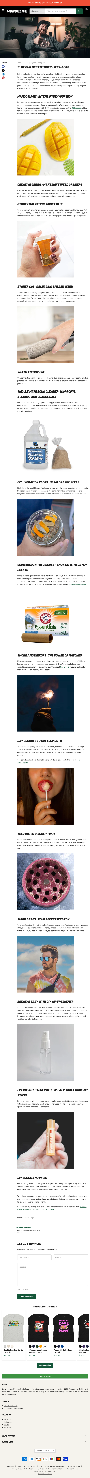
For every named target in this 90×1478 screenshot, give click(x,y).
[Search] (79, 11)
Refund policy (29, 1469)
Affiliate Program (74, 1466)
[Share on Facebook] (3, 66)
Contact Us (21, 1466)
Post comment (27, 1296)
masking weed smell (77, 584)
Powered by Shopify (45, 1474)
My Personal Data (43, 1469)
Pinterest (7, 1427)
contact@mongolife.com (13, 1408)
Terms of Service (58, 1469)
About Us (10, 1466)
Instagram (8, 1422)
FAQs (41, 1466)
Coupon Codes (72, 1469)
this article (64, 667)
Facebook (8, 1419)
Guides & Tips (29, 1218)
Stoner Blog (32, 1466)
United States (44, 1450)
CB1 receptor (76, 108)
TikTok (6, 1425)
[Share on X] (3, 70)
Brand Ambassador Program (55, 1466)
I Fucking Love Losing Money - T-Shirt (38, 1351)
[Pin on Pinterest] (3, 77)
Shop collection (45, 1365)
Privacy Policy (17, 1469)
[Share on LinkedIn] (3, 74)
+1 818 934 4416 (10, 1406)
